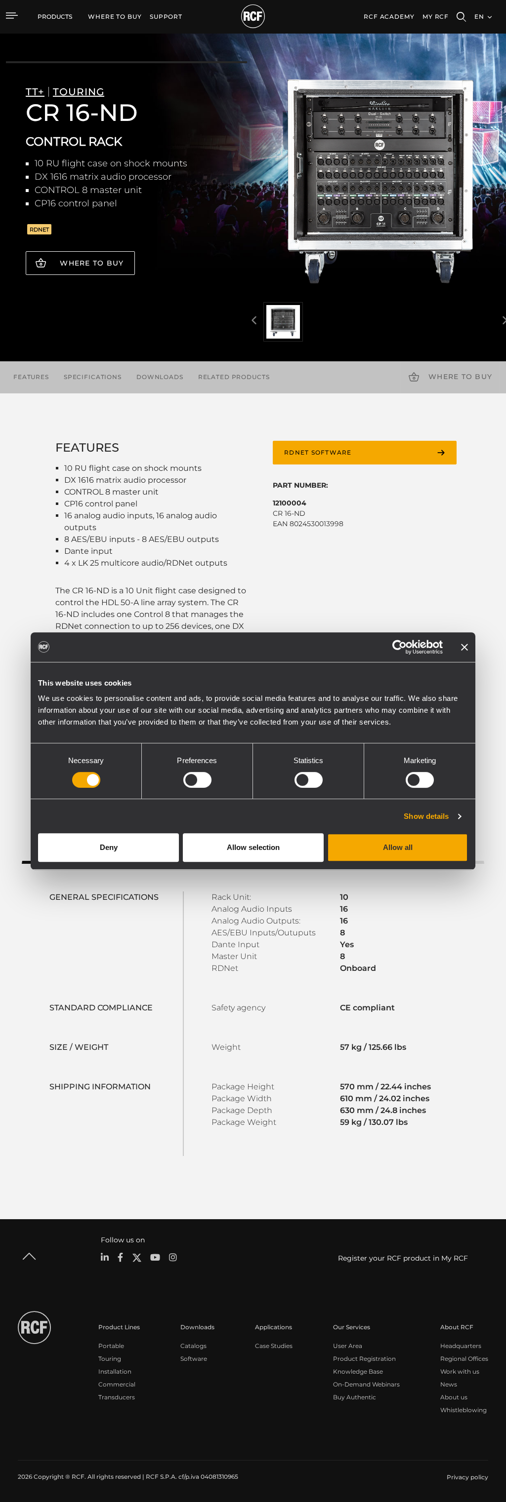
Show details (426, 816)
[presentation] (254, 320)
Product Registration (364, 1358)
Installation (114, 1371)
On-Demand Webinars (366, 1384)
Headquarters (460, 1345)
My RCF (435, 16)
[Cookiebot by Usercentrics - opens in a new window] (399, 647)
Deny (109, 847)
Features (31, 377)
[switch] (197, 780)
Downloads (159, 377)
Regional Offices (464, 1358)
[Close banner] (464, 647)
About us (453, 1397)
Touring (109, 1358)
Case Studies (274, 1345)
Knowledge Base (358, 1371)
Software (193, 1358)
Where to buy (92, 263)
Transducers (116, 1397)
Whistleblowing (463, 1410)
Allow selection (253, 847)
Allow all (398, 847)
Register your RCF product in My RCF (403, 1258)
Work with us (459, 1371)
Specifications (93, 377)
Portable (111, 1345)
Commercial (116, 1384)
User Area (347, 1345)
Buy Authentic (354, 1397)
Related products (234, 377)
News (448, 1384)
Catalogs (193, 1345)
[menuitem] (115, 16)
